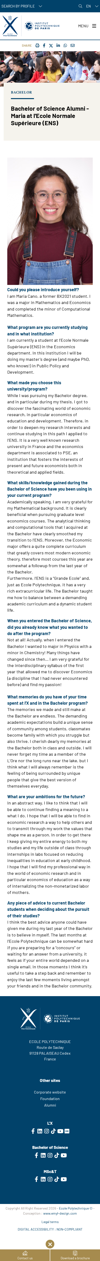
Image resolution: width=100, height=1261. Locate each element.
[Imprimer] (37, 45)
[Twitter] (51, 45)
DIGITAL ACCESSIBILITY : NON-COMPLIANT (50, 1229)
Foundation (50, 1098)
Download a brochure (75, 1258)
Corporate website (50, 1092)
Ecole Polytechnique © (75, 1208)
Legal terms (50, 1222)
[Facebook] (44, 45)
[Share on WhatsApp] (65, 45)
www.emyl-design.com (60, 1213)
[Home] (30, 25)
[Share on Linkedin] (58, 45)
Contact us (25, 1258)
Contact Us (50, 1068)
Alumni (50, 1105)
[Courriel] (73, 45)
